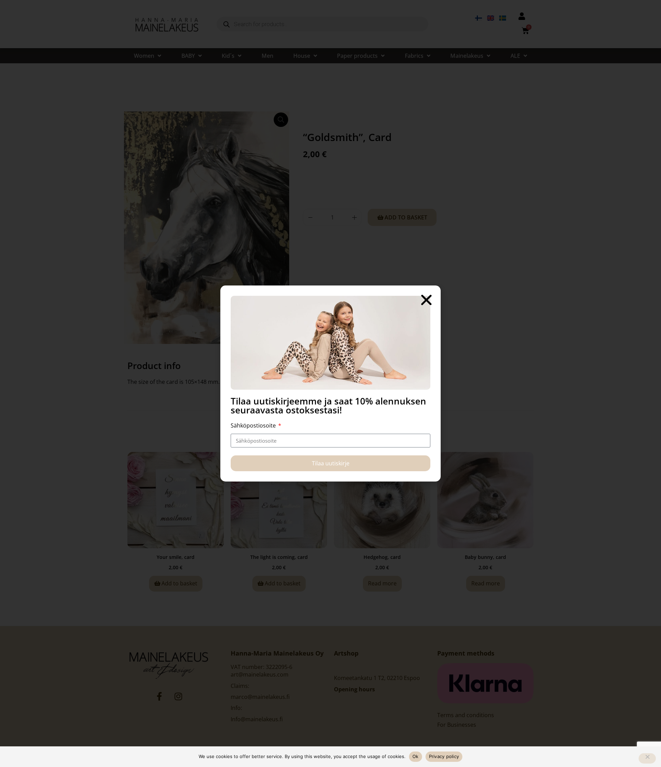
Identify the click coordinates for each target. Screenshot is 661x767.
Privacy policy (444, 756)
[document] (330, 383)
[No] (647, 758)
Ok (415, 756)
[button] (426, 299)
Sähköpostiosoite (254, 425)
